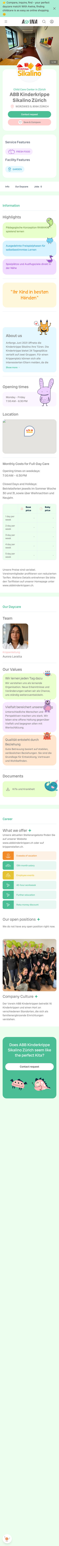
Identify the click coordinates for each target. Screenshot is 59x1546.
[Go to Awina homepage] (29, 22)
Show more (12, 367)
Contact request (29, 114)
